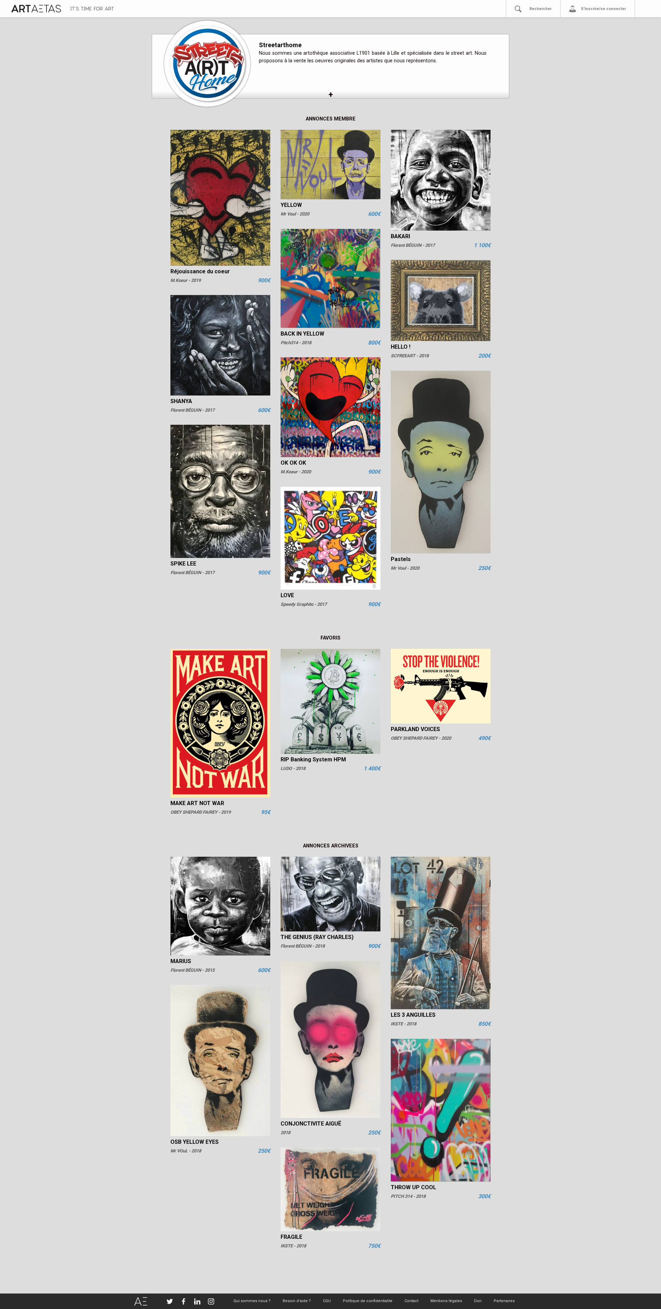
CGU (327, 1301)
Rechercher (540, 9)
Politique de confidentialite (367, 1301)
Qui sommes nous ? (252, 1301)
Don (478, 1301)
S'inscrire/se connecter (603, 9)
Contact (411, 1301)
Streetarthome (280, 45)
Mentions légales (446, 1301)
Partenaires (504, 1301)
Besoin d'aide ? (297, 1301)
